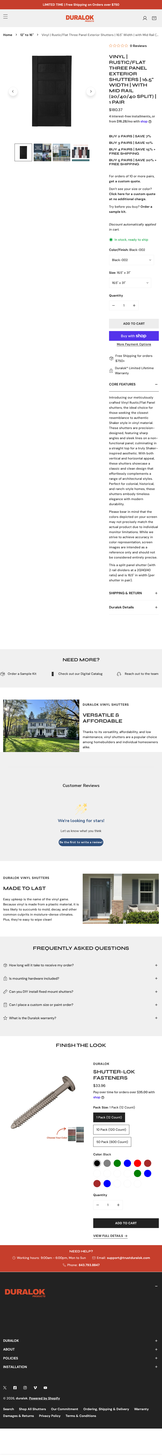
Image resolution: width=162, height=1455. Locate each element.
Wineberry (127, 1183)
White (97, 1173)
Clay (107, 1173)
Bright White (127, 1173)
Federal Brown (147, 1163)
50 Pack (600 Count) (112, 1142)
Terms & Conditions (81, 1416)
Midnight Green (117, 1163)
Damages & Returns (18, 1416)
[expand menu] (5, 16)
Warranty (141, 1409)
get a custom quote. (125, 181)
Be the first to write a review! (81, 842)
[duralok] (80, 18)
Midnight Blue (147, 1173)
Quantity (116, 295)
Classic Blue (127, 1163)
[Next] (90, 91)
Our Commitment (64, 1409)
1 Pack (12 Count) (109, 1117)
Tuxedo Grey (107, 1163)
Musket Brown (97, 1183)
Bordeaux (117, 1173)
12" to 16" (27, 35)
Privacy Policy (50, 1416)
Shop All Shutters (32, 1409)
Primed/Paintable (137, 1183)
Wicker (117, 1183)
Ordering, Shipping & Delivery (106, 1409)
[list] (52, 91)
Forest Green (137, 1173)
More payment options (134, 344)
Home (7, 35)
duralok (22, 1398)
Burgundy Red (137, 1163)
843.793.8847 (89, 1265)
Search (8, 1409)
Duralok (101, 1064)
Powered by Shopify (44, 1398)
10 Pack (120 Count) (111, 1130)
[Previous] (13, 91)
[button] (154, 18)
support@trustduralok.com (128, 1258)
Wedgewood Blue (107, 1183)
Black (97, 1163)
